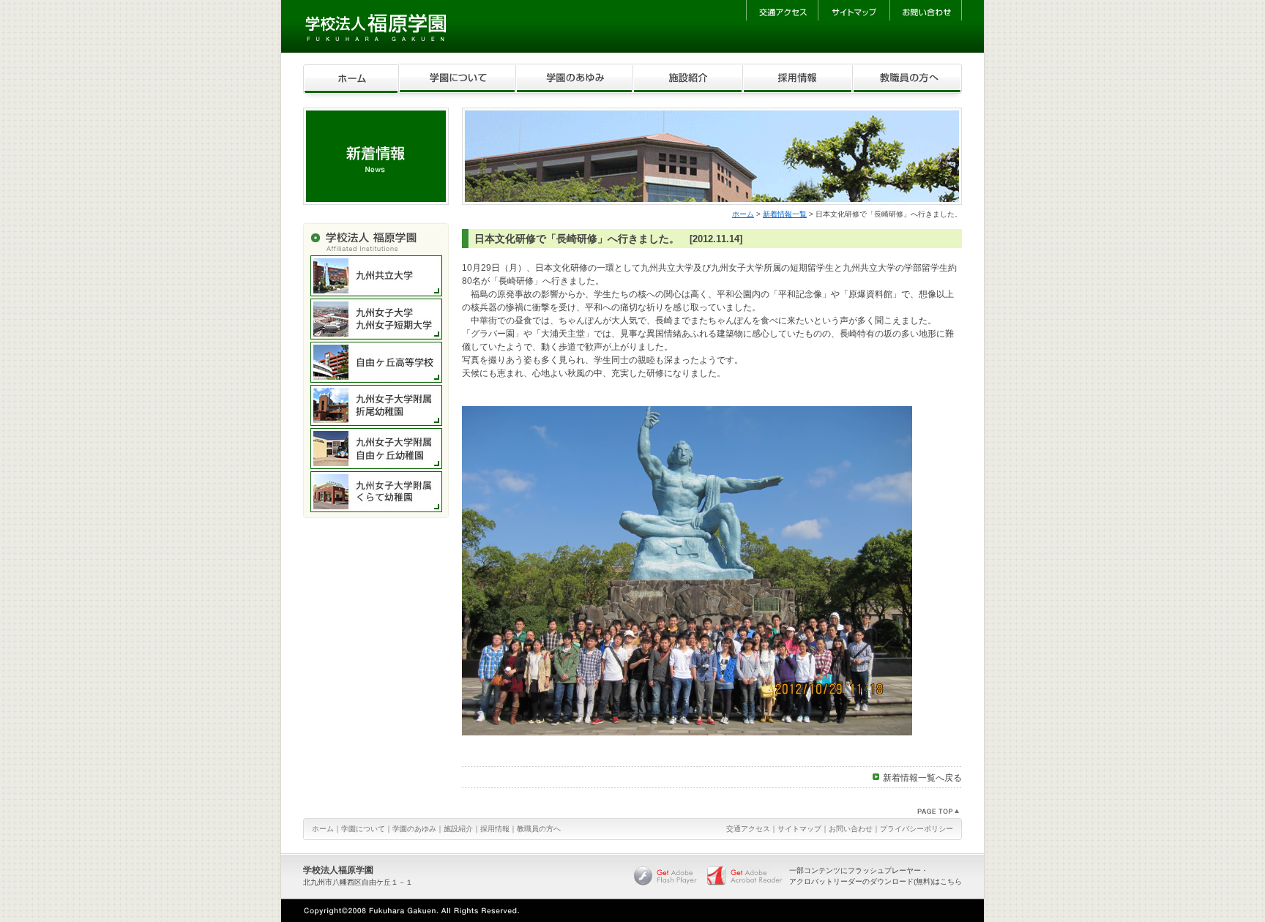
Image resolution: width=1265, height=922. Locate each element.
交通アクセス (748, 829)
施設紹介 (458, 829)
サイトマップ (799, 829)
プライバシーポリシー (916, 829)
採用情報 (495, 829)
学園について (363, 829)
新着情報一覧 (785, 214)
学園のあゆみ (414, 829)
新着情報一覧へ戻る (922, 778)
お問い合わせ (851, 829)
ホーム (743, 214)
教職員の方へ (539, 829)
